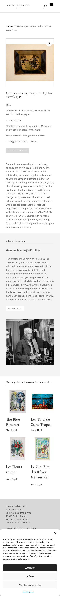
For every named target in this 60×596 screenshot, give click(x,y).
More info (15, 308)
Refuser (30, 576)
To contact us (17, 150)
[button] (55, 533)
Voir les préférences (30, 584)
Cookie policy (28, 591)
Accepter (30, 567)
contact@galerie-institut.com (21, 528)
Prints (16, 26)
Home (9, 26)
